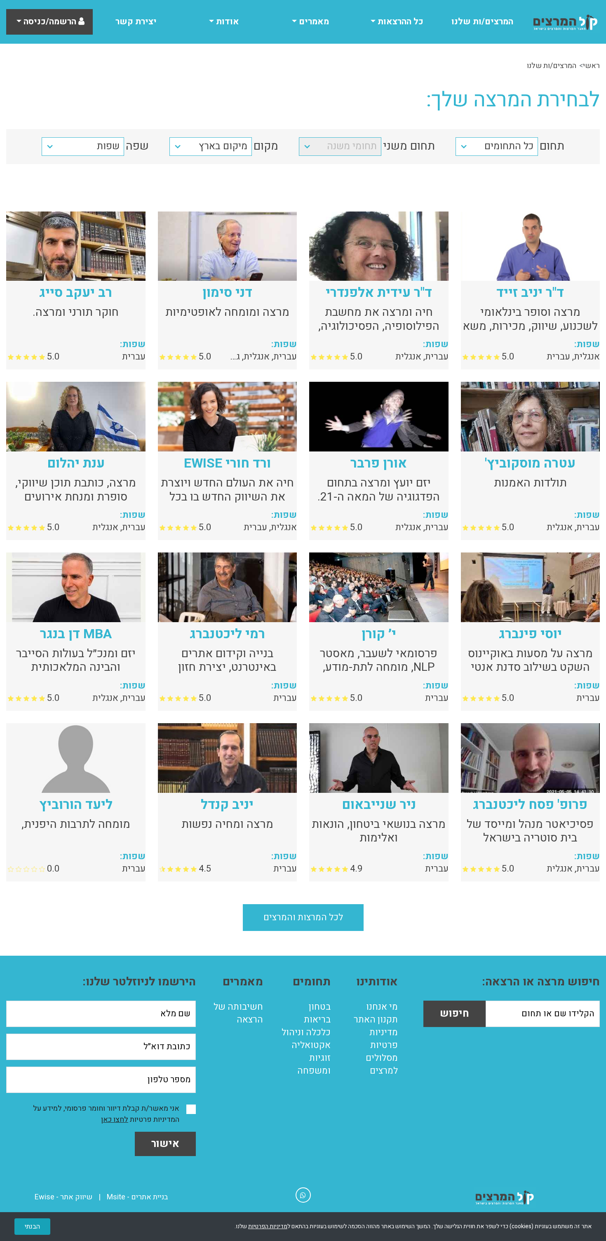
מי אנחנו (382, 1006)
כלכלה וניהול (306, 1032)
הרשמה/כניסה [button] (49, 21)
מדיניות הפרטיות (267, 1226)
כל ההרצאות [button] (399, 21)
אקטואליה (311, 1045)
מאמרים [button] (313, 21)
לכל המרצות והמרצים (303, 917)
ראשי (591, 65)
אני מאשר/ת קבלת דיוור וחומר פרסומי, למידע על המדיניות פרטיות (106, 1114)
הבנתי (32, 1227)
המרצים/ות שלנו (482, 21)
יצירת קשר (136, 21)
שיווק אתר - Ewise (63, 1197)
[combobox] (497, 146)
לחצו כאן (114, 1119)
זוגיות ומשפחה (314, 1064)
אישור (165, 1144)
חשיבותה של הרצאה (238, 1013)
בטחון (320, 1006)
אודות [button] (226, 21)
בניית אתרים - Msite (137, 1197)
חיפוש (454, 1013)
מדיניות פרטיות (383, 1039)
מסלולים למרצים (382, 1064)
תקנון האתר (376, 1019)
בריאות (317, 1019)
